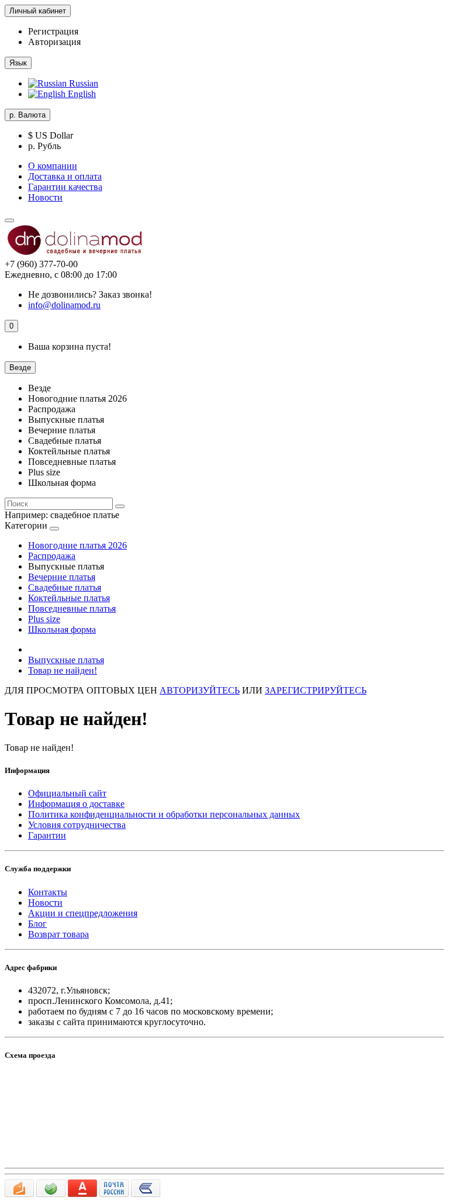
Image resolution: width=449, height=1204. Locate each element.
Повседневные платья (72, 608)
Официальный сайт (67, 793)
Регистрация (53, 31)
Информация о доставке (76, 804)
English (80, 94)
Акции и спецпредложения (82, 913)
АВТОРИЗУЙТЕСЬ (200, 690)
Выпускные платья (66, 660)
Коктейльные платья (69, 598)
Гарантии (47, 835)
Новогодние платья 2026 (77, 545)
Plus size (44, 619)
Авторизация (54, 42)
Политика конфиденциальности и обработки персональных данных (164, 814)
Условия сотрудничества (77, 825)
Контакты (47, 892)
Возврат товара (58, 934)
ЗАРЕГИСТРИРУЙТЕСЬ (316, 690)
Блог (37, 924)
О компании (52, 166)
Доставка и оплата (65, 176)
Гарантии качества (65, 187)
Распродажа (51, 556)
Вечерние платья (61, 577)
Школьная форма (62, 629)
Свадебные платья (64, 587)
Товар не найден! (62, 670)
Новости (45, 197)
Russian (82, 83)
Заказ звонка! (90, 294)
